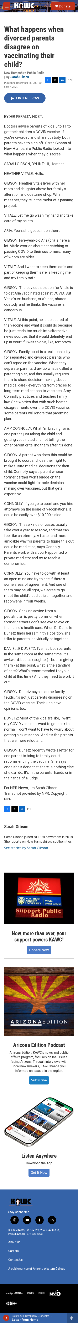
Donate (65, 6)
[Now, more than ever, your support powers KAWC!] (39, 898)
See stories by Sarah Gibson (26, 848)
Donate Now (39, 950)
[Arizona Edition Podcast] (39, 1001)
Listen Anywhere (39, 1156)
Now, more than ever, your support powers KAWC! (39, 936)
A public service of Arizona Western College (36, 1268)
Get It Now (39, 1172)
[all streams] (72, 1318)
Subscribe (39, 1080)
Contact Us (15, 1259)
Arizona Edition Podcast (39, 1045)
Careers (13, 1251)
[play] (6, 1318)
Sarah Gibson (19, 77)
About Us (14, 1242)
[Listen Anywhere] (39, 1122)
